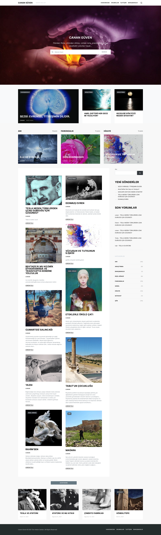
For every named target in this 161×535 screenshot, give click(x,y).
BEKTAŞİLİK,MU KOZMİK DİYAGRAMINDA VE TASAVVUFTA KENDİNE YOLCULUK (39, 270)
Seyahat (118, 296)
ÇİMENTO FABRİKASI (94, 513)
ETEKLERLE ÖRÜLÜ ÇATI (79, 314)
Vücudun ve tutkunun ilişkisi (120, 156)
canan (117, 215)
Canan (22, 120)
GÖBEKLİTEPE (122, 513)
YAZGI (29, 385)
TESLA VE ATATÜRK (125, 245)
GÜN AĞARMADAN (73, 157)
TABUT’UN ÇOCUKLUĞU (79, 386)
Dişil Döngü (32, 412)
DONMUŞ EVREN (75, 203)
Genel (117, 286)
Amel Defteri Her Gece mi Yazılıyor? (96, 114)
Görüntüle (29, 223)
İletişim (123, 2)
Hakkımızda (105, 2)
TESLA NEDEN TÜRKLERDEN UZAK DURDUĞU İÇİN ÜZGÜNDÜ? (41, 210)
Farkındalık (67, 131)
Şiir (29, 293)
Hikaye (107, 131)
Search (104, 52)
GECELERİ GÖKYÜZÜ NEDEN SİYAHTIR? (126, 114)
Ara (116, 169)
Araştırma (89, 92)
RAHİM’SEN (32, 449)
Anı (20, 131)
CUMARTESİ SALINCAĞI (39, 329)
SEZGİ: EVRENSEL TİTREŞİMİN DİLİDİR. (45, 116)
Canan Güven (25, 3)
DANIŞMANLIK (133, 2)
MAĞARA (71, 450)
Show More (64, 483)
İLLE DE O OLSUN (29, 157)
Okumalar (115, 2)
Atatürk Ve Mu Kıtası (63, 513)
